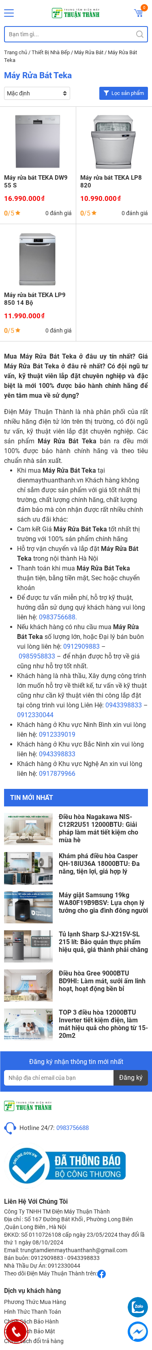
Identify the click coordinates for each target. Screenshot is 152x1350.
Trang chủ (15, 52)
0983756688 (72, 1128)
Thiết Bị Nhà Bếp (51, 52)
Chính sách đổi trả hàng (34, 1341)
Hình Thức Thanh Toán (32, 1311)
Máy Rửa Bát (88, 52)
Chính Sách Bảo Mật (29, 1331)
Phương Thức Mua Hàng (35, 1302)
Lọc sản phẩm (127, 93)
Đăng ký (131, 1077)
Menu (9, 13)
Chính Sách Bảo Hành (31, 1321)
